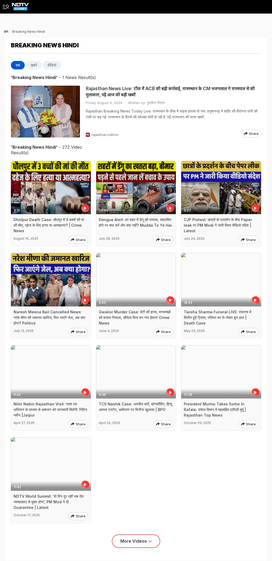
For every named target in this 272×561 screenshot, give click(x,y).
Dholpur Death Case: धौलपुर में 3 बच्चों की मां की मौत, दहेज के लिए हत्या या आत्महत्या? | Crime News (49, 225)
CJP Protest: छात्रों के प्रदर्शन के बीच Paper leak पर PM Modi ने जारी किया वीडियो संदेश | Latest (218, 225)
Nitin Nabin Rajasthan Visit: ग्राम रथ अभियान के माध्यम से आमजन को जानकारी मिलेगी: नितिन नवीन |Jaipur (50, 409)
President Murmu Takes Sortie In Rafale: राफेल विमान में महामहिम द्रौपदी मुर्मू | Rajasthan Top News (215, 409)
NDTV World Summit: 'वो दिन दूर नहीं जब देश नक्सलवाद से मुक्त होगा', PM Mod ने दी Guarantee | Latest (49, 502)
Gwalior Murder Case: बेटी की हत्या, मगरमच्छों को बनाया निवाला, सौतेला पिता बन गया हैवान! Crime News (135, 317)
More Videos (133, 541)
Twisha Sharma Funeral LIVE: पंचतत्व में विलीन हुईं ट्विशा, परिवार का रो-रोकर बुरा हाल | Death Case (217, 317)
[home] (20, 5)
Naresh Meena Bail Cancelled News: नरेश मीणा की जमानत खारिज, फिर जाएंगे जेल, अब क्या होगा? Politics (49, 317)
